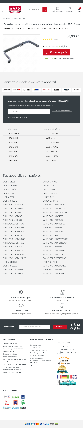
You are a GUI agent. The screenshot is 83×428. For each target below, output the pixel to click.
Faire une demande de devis (12, 346)
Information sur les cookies (12, 369)
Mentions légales (8, 351)
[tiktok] (75, 330)
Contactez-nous (35, 345)
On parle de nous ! (36, 358)
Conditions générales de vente (13, 349)
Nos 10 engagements (37, 353)
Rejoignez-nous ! (35, 365)
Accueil (5, 18)
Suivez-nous (9, 327)
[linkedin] (78, 330)
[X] (75, 326)
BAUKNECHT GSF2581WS (54, 258)
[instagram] (71, 330)
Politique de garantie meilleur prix (14, 364)
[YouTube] (78, 326)
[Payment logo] (41, 424)
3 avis (56, 39)
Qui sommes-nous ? (36, 348)
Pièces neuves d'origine (11, 367)
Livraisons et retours (10, 354)
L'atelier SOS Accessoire (38, 350)
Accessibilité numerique (11, 375)
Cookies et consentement (12, 372)
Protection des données (11, 362)
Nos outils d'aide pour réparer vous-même (40, 361)
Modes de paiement (10, 356)
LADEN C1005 (9, 182)
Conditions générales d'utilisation (14, 359)
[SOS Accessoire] (15, 9)
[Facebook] (71, 326)
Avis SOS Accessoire (37, 355)
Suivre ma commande (10, 343)
